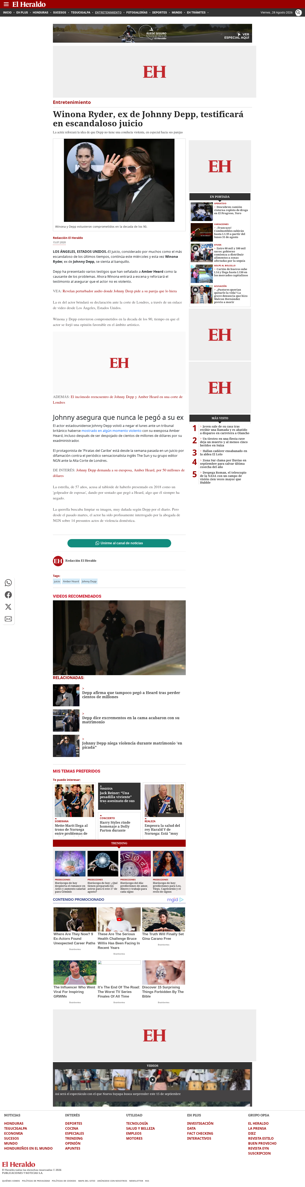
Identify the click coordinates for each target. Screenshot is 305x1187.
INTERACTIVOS (199, 1138)
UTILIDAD (134, 1115)
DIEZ (252, 1133)
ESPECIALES (74, 1133)
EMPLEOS (134, 1133)
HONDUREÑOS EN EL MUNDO (28, 1148)
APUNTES (72, 1148)
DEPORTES (73, 1123)
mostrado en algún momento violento (112, 430)
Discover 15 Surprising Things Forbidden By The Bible (163, 991)
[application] (119, 637)
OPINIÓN (73, 1143)
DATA (191, 1128)
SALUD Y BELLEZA (140, 1128)
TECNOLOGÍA (137, 1123)
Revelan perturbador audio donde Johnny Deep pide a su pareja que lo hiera (120, 290)
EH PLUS (194, 1115)
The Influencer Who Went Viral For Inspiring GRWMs (74, 991)
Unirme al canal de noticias (122, 543)
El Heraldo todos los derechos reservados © (31, 1169)
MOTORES (134, 1138)
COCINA (71, 1128)
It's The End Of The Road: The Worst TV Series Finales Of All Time (119, 991)
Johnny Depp (89, 581)
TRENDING (74, 1138)
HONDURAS (13, 1123)
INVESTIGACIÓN (200, 1123)
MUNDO (11, 1143)
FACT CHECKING (200, 1133)
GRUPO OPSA (258, 1115)
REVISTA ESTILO (261, 1138)
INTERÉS (72, 1115)
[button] (8, 582)
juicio (57, 581)
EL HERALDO (258, 1123)
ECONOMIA (13, 1133)
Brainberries (75, 949)
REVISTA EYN (258, 1148)
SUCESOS (11, 1138)
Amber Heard (71, 581)
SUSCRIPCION (259, 1153)
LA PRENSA (257, 1128)
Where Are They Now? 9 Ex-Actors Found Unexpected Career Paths (74, 938)
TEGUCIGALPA (15, 1128)
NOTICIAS (12, 1115)
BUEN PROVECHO (262, 1143)
